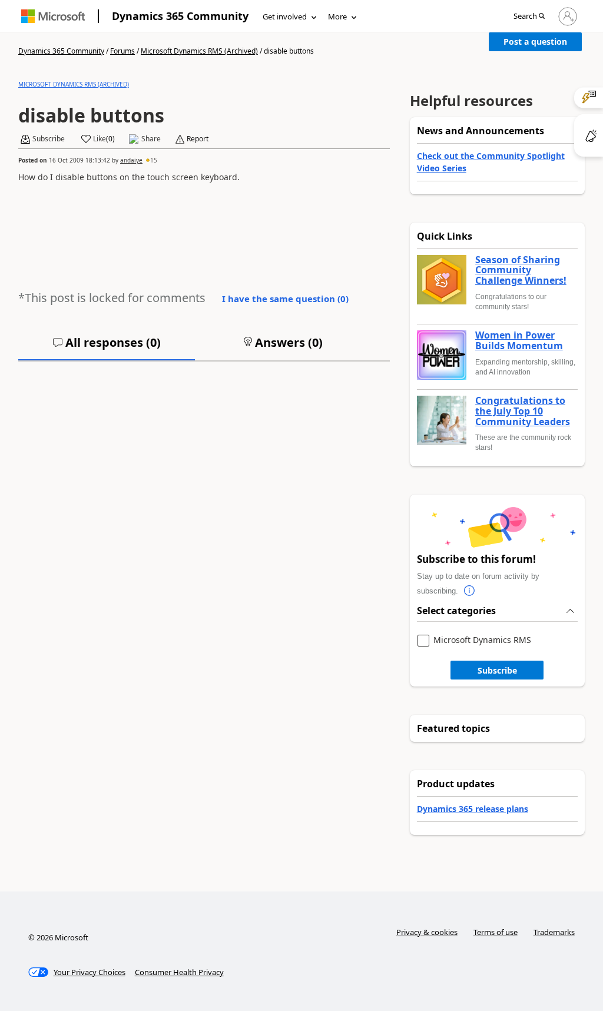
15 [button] (153, 160)
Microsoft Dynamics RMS (482, 640)
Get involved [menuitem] (285, 16)
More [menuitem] (337, 16)
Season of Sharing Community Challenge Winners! (520, 270)
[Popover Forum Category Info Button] (470, 591)
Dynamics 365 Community (180, 16)
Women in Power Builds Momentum (519, 340)
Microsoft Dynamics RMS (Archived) (199, 51)
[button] (529, 16)
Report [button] (197, 139)
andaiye (131, 160)
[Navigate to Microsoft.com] (53, 16)
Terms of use (495, 932)
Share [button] (151, 139)
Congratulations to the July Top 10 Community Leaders (522, 411)
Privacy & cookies (427, 932)
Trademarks (554, 932)
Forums (122, 51)
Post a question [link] (535, 41)
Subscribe (497, 670)
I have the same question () (285, 298)
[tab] (106, 347)
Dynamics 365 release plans (472, 808)
